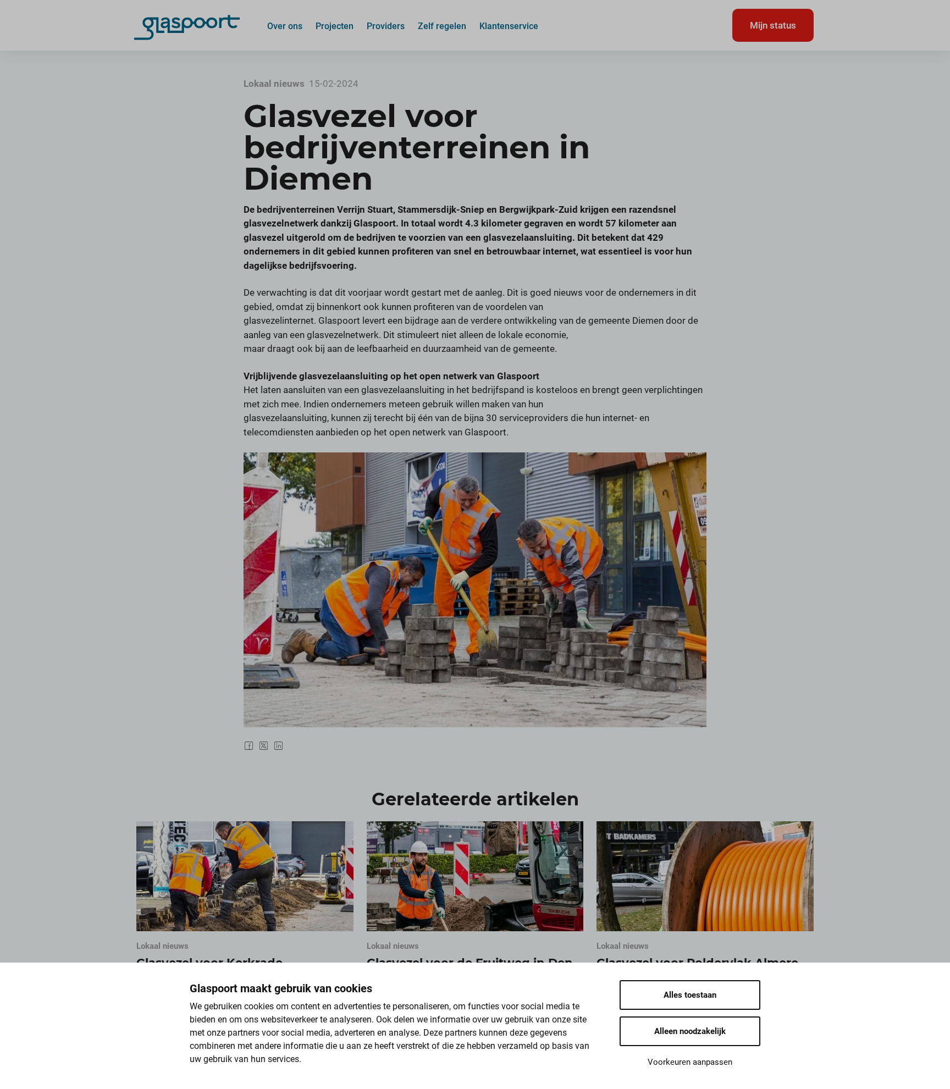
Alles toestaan (690, 995)
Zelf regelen (442, 26)
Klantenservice (508, 26)
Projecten (335, 26)
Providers (386, 26)
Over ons (284, 26)
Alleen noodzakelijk (690, 1031)
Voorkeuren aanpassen (690, 1062)
